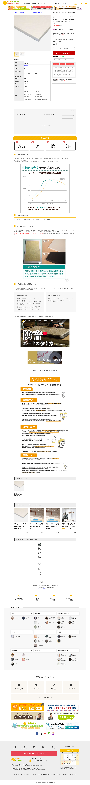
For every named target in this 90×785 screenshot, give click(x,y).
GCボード (40, 12)
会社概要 (34, 774)
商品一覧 (57, 3)
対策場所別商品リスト (63, 650)
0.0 (54, 114)
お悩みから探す (27, 3)
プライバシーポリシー (58, 774)
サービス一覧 (63, 3)
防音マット (14, 613)
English (85, 1)
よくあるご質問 (23, 774)
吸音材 (26, 12)
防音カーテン (38, 613)
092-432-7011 (37, 759)
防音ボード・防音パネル (63, 613)
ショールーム (51, 3)
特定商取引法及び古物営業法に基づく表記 (45, 774)
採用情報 (65, 774)
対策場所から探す (36, 3)
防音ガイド (44, 3)
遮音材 (59, 632)
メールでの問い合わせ (40, 761)
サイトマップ (70, 774)
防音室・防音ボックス (16, 632)
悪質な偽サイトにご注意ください (34, 753)
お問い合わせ (29, 774)
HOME (16, 12)
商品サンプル (38, 650)
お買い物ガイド (16, 774)
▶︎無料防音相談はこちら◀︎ (45, 588)
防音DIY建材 (21, 12)
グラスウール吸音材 (32, 12)
